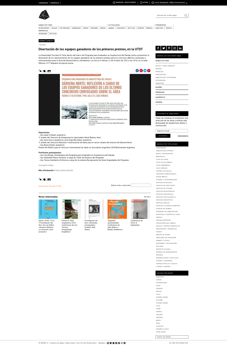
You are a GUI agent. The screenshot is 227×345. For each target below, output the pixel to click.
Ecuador (159, 300)
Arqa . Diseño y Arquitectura (45, 13)
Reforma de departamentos (166, 252)
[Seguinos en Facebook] (158, 48)
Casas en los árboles (164, 162)
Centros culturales (164, 171)
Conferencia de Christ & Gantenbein (137, 222)
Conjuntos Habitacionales (166, 174)
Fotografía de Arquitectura (167, 211)
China (158, 285)
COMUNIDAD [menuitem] (43, 3)
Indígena (94, 28)
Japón (158, 309)
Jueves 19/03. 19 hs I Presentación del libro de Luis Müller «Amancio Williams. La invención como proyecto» (46, 226)
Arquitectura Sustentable (166, 77)
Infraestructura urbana (166, 223)
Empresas (43, 31)
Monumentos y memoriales (166, 229)
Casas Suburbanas (163, 165)
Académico (160, 97)
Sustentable (65, 28)
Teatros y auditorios (164, 261)
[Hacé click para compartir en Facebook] (137, 70)
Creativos (159, 28)
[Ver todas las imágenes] (49, 70)
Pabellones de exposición (166, 237)
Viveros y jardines (163, 266)
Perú (158, 323)
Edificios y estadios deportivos (168, 206)
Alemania (159, 326)
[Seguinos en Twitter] (163, 48)
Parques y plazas (163, 240)
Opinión (140, 28)
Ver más (147, 197)
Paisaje (54, 28)
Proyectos (159, 71)
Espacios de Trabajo (163, 208)
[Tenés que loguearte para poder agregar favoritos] (40, 71)
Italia (158, 294)
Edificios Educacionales (165, 191)
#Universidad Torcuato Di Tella (50, 186)
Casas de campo (162, 159)
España (159, 280)
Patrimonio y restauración (166, 243)
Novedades (43, 34)
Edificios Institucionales (166, 197)
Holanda (159, 314)
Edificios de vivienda (164, 188)
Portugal (159, 317)
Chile (158, 306)
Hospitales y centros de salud (168, 214)
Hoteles (159, 217)
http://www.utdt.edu (65, 170)
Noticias (131, 28)
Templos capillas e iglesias (166, 263)
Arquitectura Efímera (164, 151)
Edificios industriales (164, 194)
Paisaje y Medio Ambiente (165, 66)
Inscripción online (46, 165)
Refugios (159, 255)
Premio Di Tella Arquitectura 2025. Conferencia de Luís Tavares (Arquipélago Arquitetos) (69, 226)
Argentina (160, 277)
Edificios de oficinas (164, 182)
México (158, 291)
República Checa (162, 329)
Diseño (159, 87)
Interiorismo (44, 28)
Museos (159, 232)
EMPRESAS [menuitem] (55, 3)
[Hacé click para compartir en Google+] (141, 70)
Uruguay (159, 288)
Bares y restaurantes (164, 153)
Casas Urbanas (161, 168)
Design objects (161, 177)
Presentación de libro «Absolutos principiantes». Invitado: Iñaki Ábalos (91, 225)
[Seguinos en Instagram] (174, 48)
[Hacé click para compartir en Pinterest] (149, 70)
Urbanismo (76, 28)
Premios (149, 28)
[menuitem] (170, 3)
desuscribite (183, 136)
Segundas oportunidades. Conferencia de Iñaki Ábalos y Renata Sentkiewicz (115, 225)
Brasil (158, 320)
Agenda (111, 28)
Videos (86, 28)
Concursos (121, 28)
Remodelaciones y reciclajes (167, 258)
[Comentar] (44, 71)
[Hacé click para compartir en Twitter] (145, 70)
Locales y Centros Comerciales (168, 226)
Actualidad (114, 25)
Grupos (169, 28)
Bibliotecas (160, 156)
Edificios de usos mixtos (165, 185)
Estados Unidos (162, 297)
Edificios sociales (163, 203)
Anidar (103, 28)
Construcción (161, 74)
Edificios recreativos (164, 200)
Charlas (50, 41)
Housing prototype (163, 220)
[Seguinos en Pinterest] (169, 48)
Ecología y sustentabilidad (166, 180)
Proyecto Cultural (163, 249)
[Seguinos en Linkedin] (180, 48)
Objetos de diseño (163, 235)
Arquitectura (45, 25)
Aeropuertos (161, 148)
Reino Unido (161, 332)
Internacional (161, 283)
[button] (186, 15)
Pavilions (159, 246)
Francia (159, 311)
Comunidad (160, 25)
